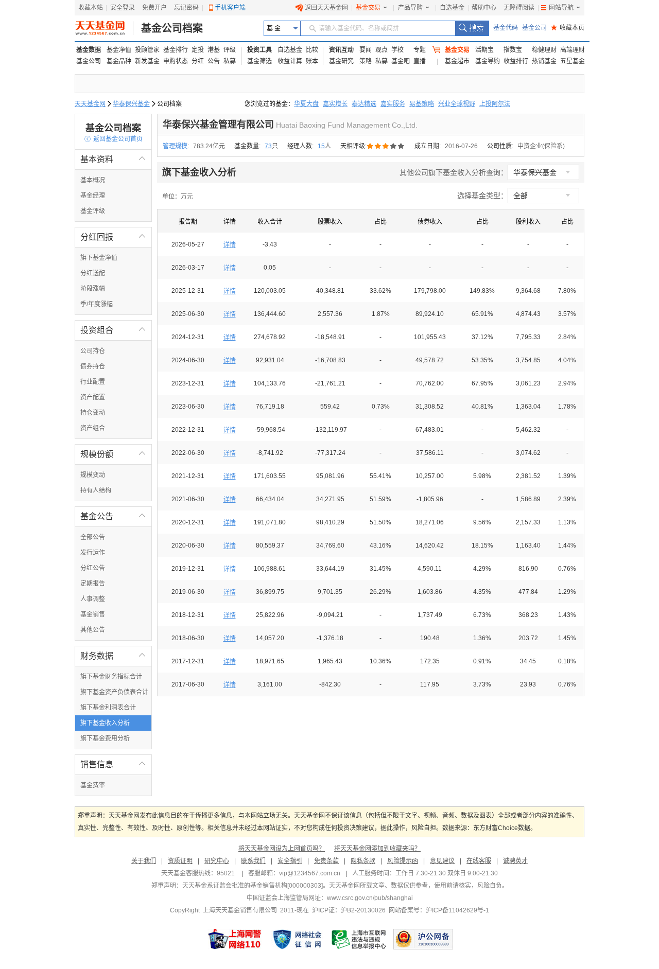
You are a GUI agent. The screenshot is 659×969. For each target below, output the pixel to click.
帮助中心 (484, 7)
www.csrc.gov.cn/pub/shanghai (370, 898)
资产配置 (92, 397)
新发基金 (147, 61)
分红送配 (92, 273)
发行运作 (92, 552)
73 (268, 146)
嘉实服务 (392, 104)
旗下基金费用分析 (105, 738)
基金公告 (113, 516)
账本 (312, 61)
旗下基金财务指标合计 (111, 676)
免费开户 (154, 7)
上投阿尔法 (494, 104)
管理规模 (175, 146)
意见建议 (442, 861)
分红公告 (92, 568)
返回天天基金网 (326, 7)
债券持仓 (92, 366)
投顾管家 (147, 50)
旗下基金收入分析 (105, 723)
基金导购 (487, 61)
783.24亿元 (209, 146)
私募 (229, 61)
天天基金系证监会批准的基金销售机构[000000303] (252, 885)
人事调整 (92, 599)
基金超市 (457, 61)
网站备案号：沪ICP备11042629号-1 (439, 910)
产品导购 (410, 7)
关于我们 (143, 861)
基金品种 (119, 61)
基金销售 (92, 614)
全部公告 (92, 537)
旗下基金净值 (98, 257)
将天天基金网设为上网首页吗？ (281, 848)
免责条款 (326, 861)
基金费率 (92, 785)
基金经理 (92, 195)
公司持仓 (92, 351)
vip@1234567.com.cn (309, 873)
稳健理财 (544, 50)
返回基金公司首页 (113, 139)
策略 (365, 61)
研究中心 (216, 861)
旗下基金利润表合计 (108, 707)
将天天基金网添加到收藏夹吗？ (377, 848)
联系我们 (253, 861)
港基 (213, 50)
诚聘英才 (515, 861)
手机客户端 (230, 7)
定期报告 (92, 583)
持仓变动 (92, 412)
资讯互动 (341, 50)
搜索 (472, 28)
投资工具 (259, 50)
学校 (397, 50)
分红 (198, 61)
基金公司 (534, 27)
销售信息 (113, 764)
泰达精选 (364, 104)
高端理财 (572, 50)
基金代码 (505, 27)
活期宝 (484, 50)
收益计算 (290, 61)
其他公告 (92, 629)
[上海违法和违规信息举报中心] (359, 939)
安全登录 (122, 7)
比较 (312, 50)
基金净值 (119, 50)
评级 (229, 50)
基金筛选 (259, 61)
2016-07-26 (461, 146)
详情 (229, 245)
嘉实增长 (335, 104)
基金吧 (400, 61)
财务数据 (113, 655)
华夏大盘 (306, 104)
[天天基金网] (104, 28)
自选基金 (452, 7)
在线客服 (478, 861)
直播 (419, 61)
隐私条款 (363, 861)
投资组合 (113, 330)
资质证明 (180, 861)
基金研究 (341, 61)
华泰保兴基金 (131, 104)
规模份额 (113, 454)
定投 (198, 50)
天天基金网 (90, 104)
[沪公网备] (423, 939)
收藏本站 (90, 7)
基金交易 (368, 7)
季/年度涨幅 (96, 304)
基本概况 (92, 180)
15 (321, 146)
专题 (419, 50)
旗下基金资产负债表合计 (114, 692)
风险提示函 (402, 861)
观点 (381, 50)
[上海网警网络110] (234, 939)
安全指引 (290, 861)
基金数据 (88, 50)
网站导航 (561, 7)
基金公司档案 (172, 28)
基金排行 (175, 50)
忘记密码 (186, 7)
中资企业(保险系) (541, 146)
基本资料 (113, 159)
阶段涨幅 (92, 288)
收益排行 (516, 61)
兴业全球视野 (456, 104)
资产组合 (92, 428)
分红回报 (113, 237)
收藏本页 (567, 27)
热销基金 (544, 61)
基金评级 (92, 211)
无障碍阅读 (519, 7)
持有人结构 (95, 490)
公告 (213, 61)
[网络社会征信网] (297, 939)
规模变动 (92, 475)
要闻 (365, 50)
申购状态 (175, 61)
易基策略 (421, 104)
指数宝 (513, 50)
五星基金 (572, 61)
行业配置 (92, 381)
